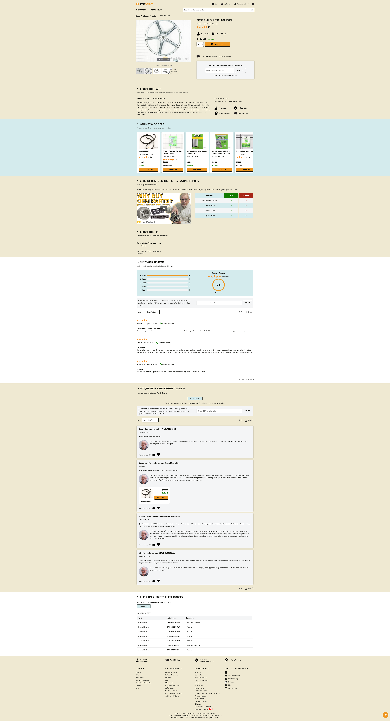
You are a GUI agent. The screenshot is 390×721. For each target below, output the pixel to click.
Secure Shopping (201, 701)
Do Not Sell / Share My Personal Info (207, 693)
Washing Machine (171, 691)
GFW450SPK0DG (173, 645)
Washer (145, 16)
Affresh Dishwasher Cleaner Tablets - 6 (197, 152)
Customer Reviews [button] (152, 262)
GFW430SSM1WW (173, 640)
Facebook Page (233, 679)
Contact (138, 685)
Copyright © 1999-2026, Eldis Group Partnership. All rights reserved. (195, 717)
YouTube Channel (234, 675)
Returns (138, 675)
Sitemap (198, 704)
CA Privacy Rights (201, 691)
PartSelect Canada (201, 709)
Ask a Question (195, 398)
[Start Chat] (385, 715)
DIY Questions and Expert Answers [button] (163, 388)
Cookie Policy (199, 688)
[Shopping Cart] (252, 3)
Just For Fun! (232, 688)
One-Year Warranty (142, 680)
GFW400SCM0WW (173, 627)
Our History (199, 675)
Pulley (154, 16)
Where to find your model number (225, 75)
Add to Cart (219, 44)
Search (247, 302)
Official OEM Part (222, 34)
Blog (229, 685)
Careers (197, 683)
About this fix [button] (149, 232)
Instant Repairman (171, 675)
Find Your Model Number (173, 693)
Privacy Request (200, 696)
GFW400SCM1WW (173, 631)
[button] (142, 10)
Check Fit (240, 70)
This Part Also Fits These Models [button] (161, 597)
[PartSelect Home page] (144, 4)
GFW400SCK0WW (173, 622)
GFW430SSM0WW (173, 636)
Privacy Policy (200, 685)
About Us (198, 672)
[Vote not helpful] (158, 454)
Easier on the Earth (201, 680)
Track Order (140, 677)
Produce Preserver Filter (244, 151)
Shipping (139, 672)
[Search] (252, 9)
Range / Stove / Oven (172, 685)
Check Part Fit (143, 606)
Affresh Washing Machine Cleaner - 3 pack (172, 152)
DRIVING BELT (144, 151)
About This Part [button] (150, 89)
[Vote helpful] (154, 454)
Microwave (169, 683)
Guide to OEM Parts (172, 696)
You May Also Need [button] (152, 124)
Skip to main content (195, 28)
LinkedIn (231, 682)
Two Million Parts (201, 677)
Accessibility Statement (203, 706)
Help (137, 688)
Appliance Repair (171, 672)
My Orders (227, 4)
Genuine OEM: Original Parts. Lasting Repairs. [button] (170, 181)
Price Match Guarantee (144, 683)
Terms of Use (199, 699)
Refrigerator (169, 688)
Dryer (167, 680)
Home (138, 16)
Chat (216, 4)
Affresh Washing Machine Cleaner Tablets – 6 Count (221, 152)
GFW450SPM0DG (173, 650)
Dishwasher (169, 677)
